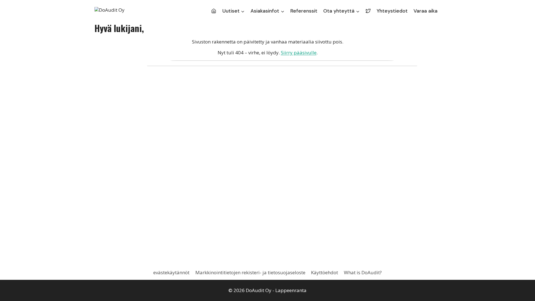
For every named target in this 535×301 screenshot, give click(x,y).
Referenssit (303, 11)
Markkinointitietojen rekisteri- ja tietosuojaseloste (250, 272)
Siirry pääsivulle (299, 52)
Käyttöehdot (324, 272)
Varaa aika (425, 11)
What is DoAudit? (363, 272)
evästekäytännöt (171, 272)
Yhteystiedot (392, 11)
